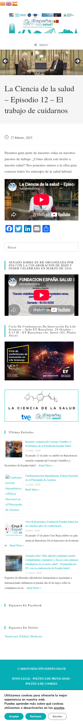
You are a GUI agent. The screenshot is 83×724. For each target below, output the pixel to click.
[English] (9, 3)
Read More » (46, 465)
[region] (41, 62)
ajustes (59, 708)
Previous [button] (5, 61)
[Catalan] (3, 3)
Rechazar (36, 716)
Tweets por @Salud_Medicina (23, 636)
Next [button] (77, 61)
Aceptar (14, 716)
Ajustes (57, 716)
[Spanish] (15, 3)
